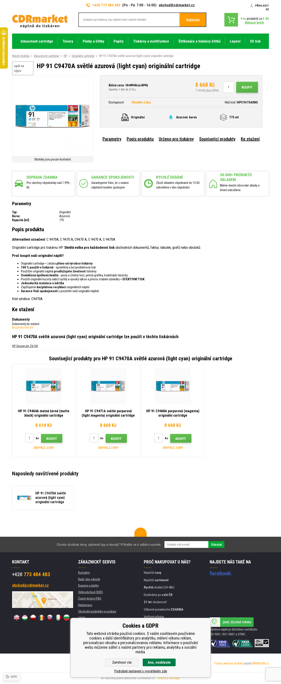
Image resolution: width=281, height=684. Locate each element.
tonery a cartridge (169, 678)
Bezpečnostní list (22, 327)
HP (65, 56)
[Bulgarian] (66, 618)
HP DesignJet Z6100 (25, 346)
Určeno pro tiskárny (176, 139)
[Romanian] (41, 618)
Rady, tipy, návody (89, 579)
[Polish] (33, 618)
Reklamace (85, 605)
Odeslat (216, 545)
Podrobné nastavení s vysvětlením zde (140, 671)
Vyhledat (193, 20)
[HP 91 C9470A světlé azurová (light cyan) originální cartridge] (52, 116)
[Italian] (58, 618)
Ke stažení (250, 139)
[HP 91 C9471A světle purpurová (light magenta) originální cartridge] (108, 386)
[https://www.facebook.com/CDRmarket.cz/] (221, 573)
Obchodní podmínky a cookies (97, 611)
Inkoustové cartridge (46, 56)
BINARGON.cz (260, 663)
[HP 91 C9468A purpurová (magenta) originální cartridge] (173, 386)
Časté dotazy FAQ (89, 598)
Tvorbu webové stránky (228, 663)
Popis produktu (140, 139)
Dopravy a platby (88, 586)
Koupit (247, 87)
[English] (16, 618)
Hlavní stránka (20, 56)
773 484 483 (31, 574)
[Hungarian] (25, 618)
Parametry (112, 139)
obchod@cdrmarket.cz (177, 5)
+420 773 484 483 (106, 5)
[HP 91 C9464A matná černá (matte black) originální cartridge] (44, 386)
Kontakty (84, 573)
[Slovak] (50, 618)
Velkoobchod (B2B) (90, 592)
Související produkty (217, 139)
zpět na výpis (19, 68)
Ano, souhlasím (159, 662)
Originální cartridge (83, 56)
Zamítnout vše (122, 662)
